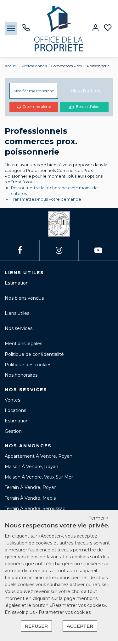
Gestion (13, 431)
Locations (15, 410)
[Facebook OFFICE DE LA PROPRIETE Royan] (20, 250)
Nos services (18, 328)
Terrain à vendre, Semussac (35, 508)
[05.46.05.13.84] (26, 30)
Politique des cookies (28, 365)
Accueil (11, 65)
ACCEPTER (80, 626)
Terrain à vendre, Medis (30, 498)
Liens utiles (17, 313)
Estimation (17, 283)
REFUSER (36, 626)
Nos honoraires (21, 375)
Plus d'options (85, 91)
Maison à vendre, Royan (31, 466)
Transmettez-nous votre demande (46, 199)
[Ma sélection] (108, 28)
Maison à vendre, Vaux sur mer (39, 477)
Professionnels (34, 65)
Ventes (12, 400)
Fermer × (98, 518)
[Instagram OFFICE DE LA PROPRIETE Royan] (59, 250)
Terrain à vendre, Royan (31, 487)
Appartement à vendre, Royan (38, 456)
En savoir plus (20, 612)
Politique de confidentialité (34, 354)
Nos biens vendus (24, 298)
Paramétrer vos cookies (65, 612)
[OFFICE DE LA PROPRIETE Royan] (59, 28)
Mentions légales (23, 343)
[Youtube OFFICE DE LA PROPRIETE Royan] (98, 250)
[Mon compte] (95, 28)
